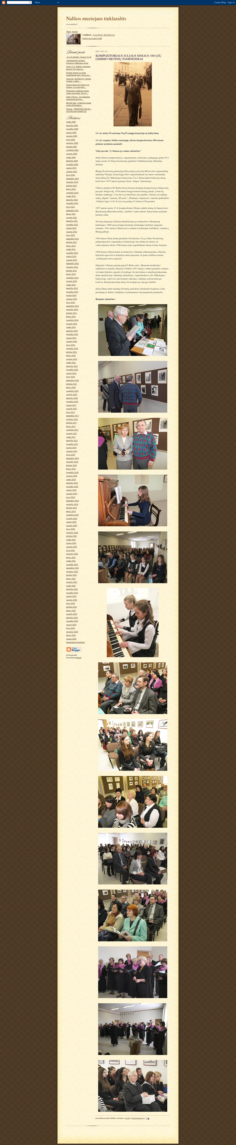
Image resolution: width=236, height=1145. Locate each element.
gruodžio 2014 (72, 334)
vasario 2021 (71, 547)
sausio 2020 (71, 522)
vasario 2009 (71, 136)
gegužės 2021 (72, 554)
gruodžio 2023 (72, 621)
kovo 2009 (70, 140)
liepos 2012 (71, 246)
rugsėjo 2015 (71, 359)
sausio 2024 (71, 625)
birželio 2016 (71, 384)
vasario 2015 (71, 341)
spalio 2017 (71, 437)
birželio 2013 (71, 271)
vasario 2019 (71, 494)
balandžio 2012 (72, 239)
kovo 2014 (70, 302)
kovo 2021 (70, 550)
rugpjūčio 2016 (72, 391)
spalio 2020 (71, 540)
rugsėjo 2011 (71, 218)
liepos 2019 (71, 511)
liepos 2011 (70, 214)
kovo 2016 (70, 377)
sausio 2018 (71, 448)
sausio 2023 (71, 596)
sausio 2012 (71, 228)
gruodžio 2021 (72, 565)
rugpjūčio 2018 (72, 472)
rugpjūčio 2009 (72, 150)
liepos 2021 (71, 557)
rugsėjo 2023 (71, 614)
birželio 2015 (71, 352)
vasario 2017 (71, 409)
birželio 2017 (71, 423)
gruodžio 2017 (72, 444)
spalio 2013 (71, 285)
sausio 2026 (71, 639)
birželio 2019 (71, 508)
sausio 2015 (71, 338)
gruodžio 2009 (72, 164)
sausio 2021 (71, 543)
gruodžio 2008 (72, 129)
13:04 (127, 1118)
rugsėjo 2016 (71, 395)
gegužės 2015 (72, 348)
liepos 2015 (71, 356)
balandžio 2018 (72, 458)
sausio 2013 (71, 256)
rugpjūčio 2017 (72, 430)
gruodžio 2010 (72, 203)
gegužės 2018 (72, 462)
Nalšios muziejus (104, 35)
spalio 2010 (71, 196)
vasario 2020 (71, 526)
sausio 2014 (71, 295)
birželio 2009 (71, 147)
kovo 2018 (70, 455)
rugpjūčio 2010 (72, 193)
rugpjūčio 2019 (72, 515)
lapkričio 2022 (72, 589)
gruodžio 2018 (72, 487)
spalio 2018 (71, 480)
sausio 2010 (71, 168)
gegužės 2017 (72, 419)
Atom (79, 658)
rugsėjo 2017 (71, 433)
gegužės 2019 (72, 504)
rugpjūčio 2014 (72, 320)
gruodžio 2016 (72, 402)
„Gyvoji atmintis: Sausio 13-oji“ (79, 57)
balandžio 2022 (72, 568)
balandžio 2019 (72, 501)
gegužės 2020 (72, 533)
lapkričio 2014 (72, 331)
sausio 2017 (71, 405)
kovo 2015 (70, 345)
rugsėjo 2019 (71, 518)
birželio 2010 (71, 186)
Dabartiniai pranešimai (75, 642)
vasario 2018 (71, 451)
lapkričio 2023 (72, 618)
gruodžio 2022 (72, 593)
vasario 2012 (71, 232)
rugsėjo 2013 (71, 281)
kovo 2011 (70, 207)
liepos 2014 (71, 317)
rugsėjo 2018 (71, 476)
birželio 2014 (71, 313)
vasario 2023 (71, 600)
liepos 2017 (71, 426)
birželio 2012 (71, 242)
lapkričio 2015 (72, 366)
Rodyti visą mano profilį (92, 38)
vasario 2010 (71, 172)
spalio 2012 (71, 249)
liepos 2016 (71, 387)
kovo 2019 (70, 497)
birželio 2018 (71, 465)
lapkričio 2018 (72, 483)
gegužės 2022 (72, 572)
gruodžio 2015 (72, 370)
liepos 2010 (71, 189)
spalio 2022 (71, 586)
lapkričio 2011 (72, 221)
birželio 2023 (71, 607)
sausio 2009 (71, 133)
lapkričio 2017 (72, 441)
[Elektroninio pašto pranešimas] (147, 1118)
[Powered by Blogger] (73, 651)
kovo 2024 (70, 628)
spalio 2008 (71, 122)
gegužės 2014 (72, 309)
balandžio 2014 (72, 306)
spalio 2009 (71, 157)
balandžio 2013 (72, 263)
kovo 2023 (70, 603)
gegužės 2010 (72, 182)
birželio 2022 (71, 575)
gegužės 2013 (72, 267)
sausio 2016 (71, 373)
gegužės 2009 (72, 143)
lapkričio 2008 (72, 126)
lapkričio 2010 (72, 200)
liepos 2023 (71, 611)
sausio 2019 (71, 490)
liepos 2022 (71, 579)
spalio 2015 (71, 363)
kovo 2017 (70, 412)
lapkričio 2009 (72, 161)
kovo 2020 (70, 529)
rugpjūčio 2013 (72, 278)
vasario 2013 (71, 260)
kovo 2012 (70, 235)
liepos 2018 (71, 469)
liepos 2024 (71, 635)
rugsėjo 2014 (71, 324)
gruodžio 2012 (72, 253)
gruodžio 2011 (72, 225)
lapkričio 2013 (72, 288)
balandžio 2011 (72, 211)
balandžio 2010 (72, 179)
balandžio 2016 (72, 380)
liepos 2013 (71, 274)
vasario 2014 (71, 299)
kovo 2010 (70, 175)
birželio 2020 (71, 536)
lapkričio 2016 (72, 398)
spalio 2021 (71, 561)
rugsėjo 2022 (71, 582)
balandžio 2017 (72, 416)
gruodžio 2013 (72, 292)
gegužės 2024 (72, 632)
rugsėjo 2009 (71, 154)
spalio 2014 (71, 327)
